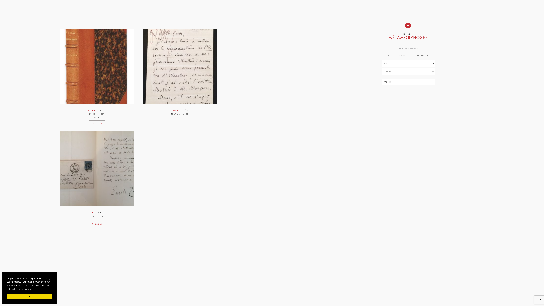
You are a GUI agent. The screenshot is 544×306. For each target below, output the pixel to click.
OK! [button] (29, 296)
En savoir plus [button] (25, 289)
